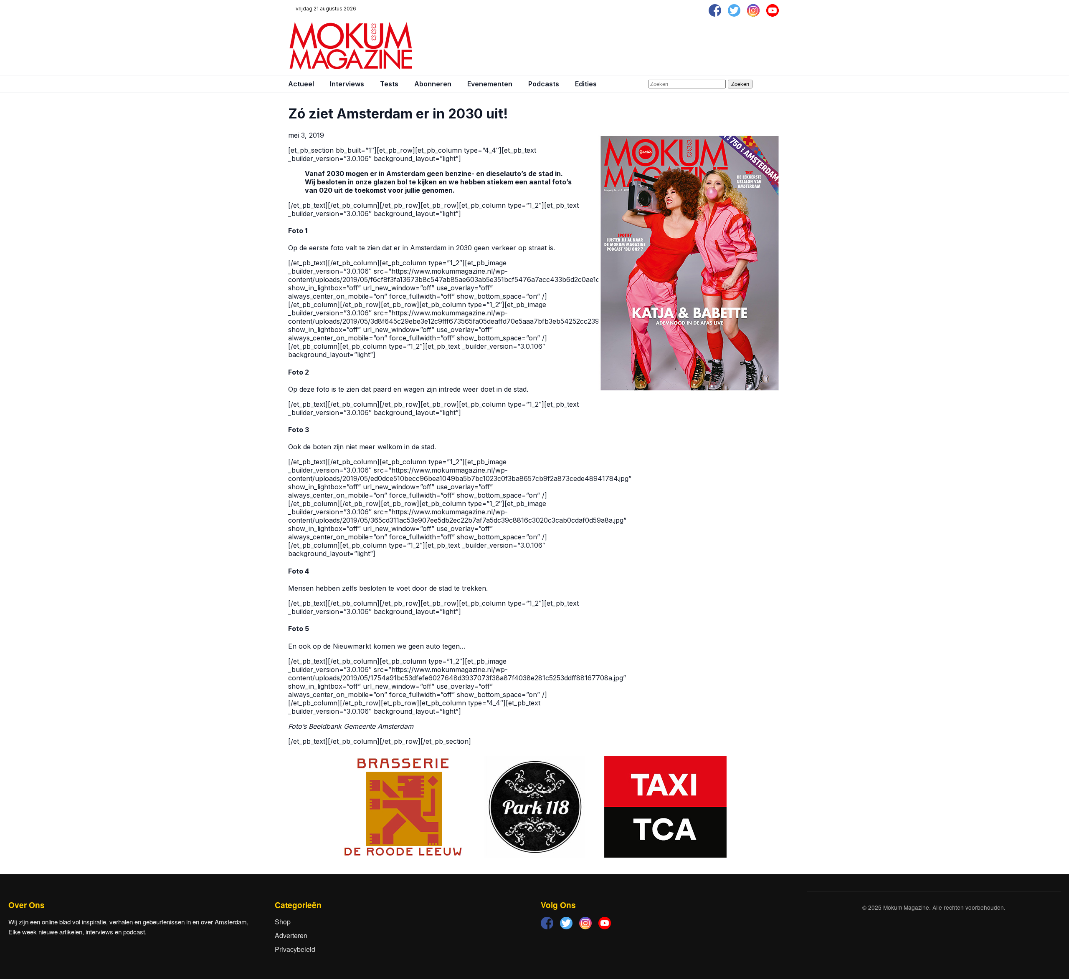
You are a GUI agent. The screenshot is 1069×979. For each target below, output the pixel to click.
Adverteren (291, 935)
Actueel (301, 84)
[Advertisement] (629, 46)
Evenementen (489, 84)
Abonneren (432, 84)
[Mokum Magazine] (350, 46)
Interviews (347, 84)
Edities (586, 84)
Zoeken (740, 84)
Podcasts (543, 84)
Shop (283, 921)
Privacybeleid (295, 949)
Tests (389, 84)
